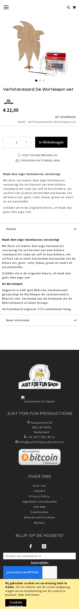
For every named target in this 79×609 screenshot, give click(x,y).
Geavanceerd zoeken (39, 517)
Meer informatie (28, 595)
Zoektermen (39, 512)
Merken (39, 523)
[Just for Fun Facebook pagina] (31, 546)
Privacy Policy (39, 496)
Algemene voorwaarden (39, 501)
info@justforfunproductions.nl (42, 442)
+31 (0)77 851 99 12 (41, 437)
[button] (36, 80)
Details (11, 229)
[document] (40, 593)
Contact (39, 491)
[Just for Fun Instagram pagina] (44, 546)
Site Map (39, 507)
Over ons (39, 485)
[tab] (39, 228)
